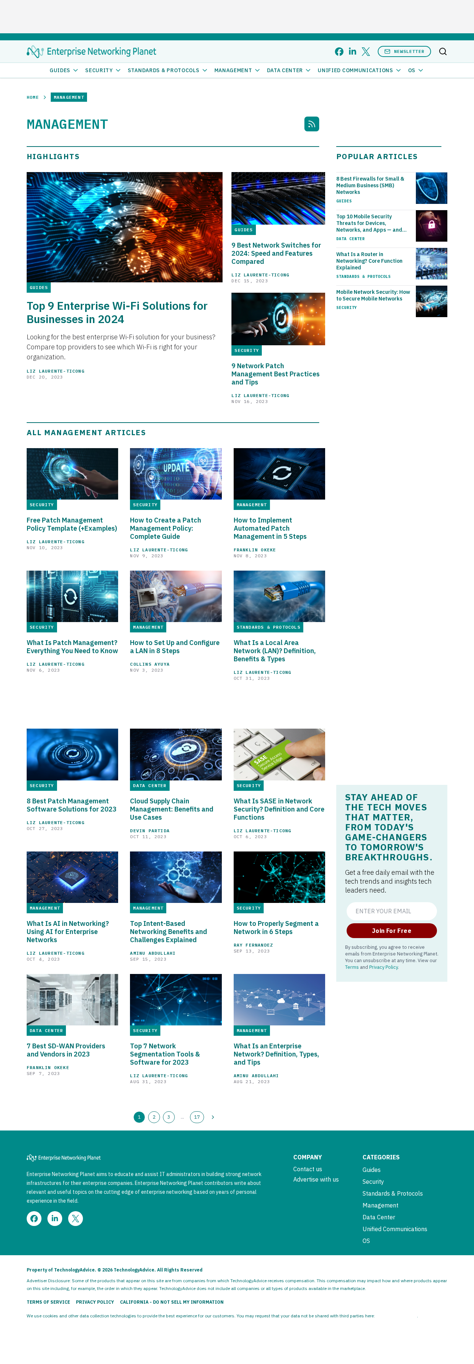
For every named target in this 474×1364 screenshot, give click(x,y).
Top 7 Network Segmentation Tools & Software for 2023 (165, 1054)
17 (197, 1117)
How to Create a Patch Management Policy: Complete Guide (165, 528)
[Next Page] (213, 1117)
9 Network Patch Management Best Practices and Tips (275, 374)
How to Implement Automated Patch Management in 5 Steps (270, 528)
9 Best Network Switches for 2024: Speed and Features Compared (276, 253)
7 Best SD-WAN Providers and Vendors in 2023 (66, 1050)
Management (233, 70)
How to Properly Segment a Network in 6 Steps (276, 928)
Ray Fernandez (253, 945)
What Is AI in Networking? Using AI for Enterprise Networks (68, 932)
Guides (60, 70)
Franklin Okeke (255, 549)
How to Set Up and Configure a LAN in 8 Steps (175, 647)
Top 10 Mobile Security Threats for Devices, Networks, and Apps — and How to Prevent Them (369, 223)
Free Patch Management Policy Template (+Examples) (72, 524)
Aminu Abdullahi (153, 953)
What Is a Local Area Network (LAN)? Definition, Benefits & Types (275, 651)
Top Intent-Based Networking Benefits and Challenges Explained (168, 932)
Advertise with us (316, 1179)
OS (411, 70)
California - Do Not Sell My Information (172, 1302)
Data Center (285, 70)
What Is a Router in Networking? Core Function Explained (369, 261)
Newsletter (409, 51)
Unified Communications (355, 70)
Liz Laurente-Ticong (55, 371)
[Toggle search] (442, 51)
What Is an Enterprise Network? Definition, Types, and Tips (276, 1054)
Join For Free (391, 930)
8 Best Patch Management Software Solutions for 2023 (72, 805)
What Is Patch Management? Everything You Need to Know (72, 647)
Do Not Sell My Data (396, 1315)
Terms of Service (48, 1302)
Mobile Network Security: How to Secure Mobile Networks (373, 295)
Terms (352, 967)
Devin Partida (150, 830)
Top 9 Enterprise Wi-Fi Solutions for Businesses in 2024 (117, 312)
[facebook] (339, 51)
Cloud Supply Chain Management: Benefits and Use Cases (171, 809)
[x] (365, 51)
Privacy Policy (383, 967)
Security (99, 70)
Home (33, 97)
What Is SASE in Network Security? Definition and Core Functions (279, 809)
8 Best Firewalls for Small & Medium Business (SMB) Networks (370, 185)
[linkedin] (352, 51)
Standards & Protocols (164, 70)
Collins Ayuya (150, 664)
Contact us (307, 1169)
